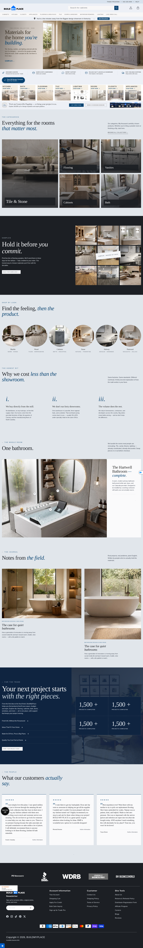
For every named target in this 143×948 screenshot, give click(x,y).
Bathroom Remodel (87, 14)
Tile (60, 14)
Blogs (117, 914)
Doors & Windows (70, 14)
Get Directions (103, 18)
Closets (23, 14)
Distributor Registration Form (126, 902)
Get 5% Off (5, 811)
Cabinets (5, 14)
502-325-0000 (127, 2)
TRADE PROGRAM (113, 2)
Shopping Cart (54, 898)
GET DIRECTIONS (76, 105)
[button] (138, 8)
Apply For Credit (55, 902)
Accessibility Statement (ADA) (12, 940)
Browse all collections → (118, 132)
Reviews (118, 918)
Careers (118, 910)
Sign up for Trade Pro (57, 910)
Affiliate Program (121, 906)
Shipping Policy (93, 898)
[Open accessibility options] (2, 945)
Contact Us (91, 895)
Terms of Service (93, 902)
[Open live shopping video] (141, 472)
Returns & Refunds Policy (124, 898)
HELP (137, 2)
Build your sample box (11, 271)
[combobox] (93, 8)
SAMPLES (9, 61)
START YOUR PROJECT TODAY (12, 748)
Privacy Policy (92, 906)
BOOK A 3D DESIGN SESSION (95, 105)
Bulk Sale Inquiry (55, 906)
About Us (118, 895)
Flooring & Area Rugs (48, 14)
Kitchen (15, 14)
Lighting (100, 14)
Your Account (54, 895)
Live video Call (111, 14)
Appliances (33, 14)
